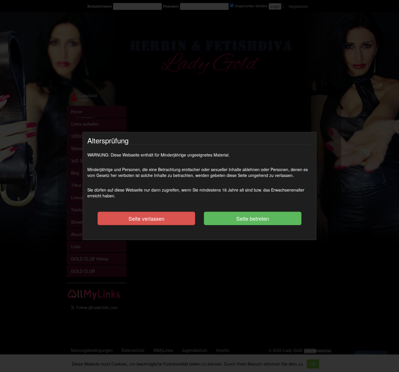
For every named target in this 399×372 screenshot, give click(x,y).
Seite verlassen (146, 218)
